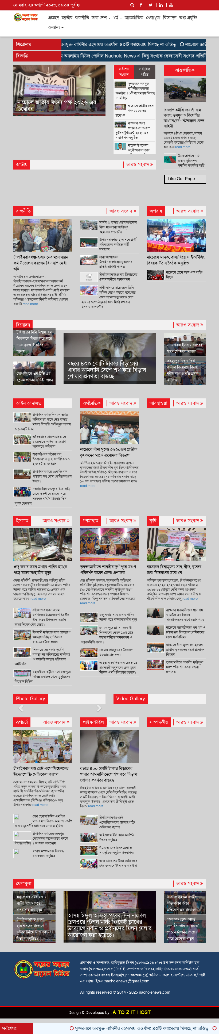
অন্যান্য (54, 27)
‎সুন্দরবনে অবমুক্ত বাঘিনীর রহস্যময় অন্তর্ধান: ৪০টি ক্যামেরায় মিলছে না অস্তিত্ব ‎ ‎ (92, 44)
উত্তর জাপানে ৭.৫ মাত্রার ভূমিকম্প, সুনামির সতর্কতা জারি (191, 160)
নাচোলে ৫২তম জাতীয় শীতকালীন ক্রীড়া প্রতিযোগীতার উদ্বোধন (182, 903)
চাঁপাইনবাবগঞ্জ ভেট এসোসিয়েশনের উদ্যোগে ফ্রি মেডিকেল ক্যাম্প (41, 771)
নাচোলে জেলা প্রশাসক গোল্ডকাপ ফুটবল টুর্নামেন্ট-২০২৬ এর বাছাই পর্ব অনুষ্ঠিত (88, 106)
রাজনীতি (82, 18)
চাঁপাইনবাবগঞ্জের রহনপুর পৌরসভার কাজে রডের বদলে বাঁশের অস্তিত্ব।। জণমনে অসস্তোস (41, 838)
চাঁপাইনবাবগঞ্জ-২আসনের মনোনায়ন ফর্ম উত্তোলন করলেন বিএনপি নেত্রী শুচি (40, 263)
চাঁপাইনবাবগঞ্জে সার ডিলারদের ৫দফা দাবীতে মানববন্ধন (118, 277)
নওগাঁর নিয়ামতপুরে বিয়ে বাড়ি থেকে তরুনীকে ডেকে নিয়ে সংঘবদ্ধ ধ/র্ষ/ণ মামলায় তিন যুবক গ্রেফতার (42, 496)
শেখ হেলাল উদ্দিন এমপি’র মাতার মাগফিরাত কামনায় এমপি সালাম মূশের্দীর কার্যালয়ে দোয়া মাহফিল (43, 821)
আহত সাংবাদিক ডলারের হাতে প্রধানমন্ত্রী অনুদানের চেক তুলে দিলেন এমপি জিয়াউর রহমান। (118, 667)
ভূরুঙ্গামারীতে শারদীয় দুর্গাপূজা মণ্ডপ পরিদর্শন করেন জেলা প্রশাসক (108, 570)
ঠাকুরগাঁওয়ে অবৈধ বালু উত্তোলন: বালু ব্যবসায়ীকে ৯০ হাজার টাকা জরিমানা (51, 459)
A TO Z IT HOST (132, 1012)
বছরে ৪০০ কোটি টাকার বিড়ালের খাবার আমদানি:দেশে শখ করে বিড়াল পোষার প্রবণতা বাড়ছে (107, 370)
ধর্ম (116, 18)
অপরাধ (156, 211)
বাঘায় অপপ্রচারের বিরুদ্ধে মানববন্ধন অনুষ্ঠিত (48, 853)
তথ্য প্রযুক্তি (188, 18)
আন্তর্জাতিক (134, 18)
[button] (20, 90)
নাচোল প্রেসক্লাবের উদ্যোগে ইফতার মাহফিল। (116, 652)
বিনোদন (170, 18)
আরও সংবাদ (138, 165)
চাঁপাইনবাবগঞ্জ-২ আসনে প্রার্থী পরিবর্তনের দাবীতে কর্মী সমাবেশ (117, 244)
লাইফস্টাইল (93, 722)
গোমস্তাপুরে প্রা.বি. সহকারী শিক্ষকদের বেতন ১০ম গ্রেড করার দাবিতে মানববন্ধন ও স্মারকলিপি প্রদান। (107, 635)
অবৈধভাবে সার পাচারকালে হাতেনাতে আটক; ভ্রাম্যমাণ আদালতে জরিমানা (49, 442)
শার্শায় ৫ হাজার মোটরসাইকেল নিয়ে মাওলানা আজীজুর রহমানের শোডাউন (118, 227)
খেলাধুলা (153, 18)
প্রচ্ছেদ (53, 18)
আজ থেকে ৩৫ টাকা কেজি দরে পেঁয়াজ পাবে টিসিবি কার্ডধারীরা (118, 863)
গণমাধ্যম (90, 521)
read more (182, 147)
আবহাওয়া (158, 403)
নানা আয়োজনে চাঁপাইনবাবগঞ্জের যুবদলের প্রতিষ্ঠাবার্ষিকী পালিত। (115, 262)
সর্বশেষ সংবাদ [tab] (124, 71)
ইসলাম (22, 521)
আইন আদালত (28, 403)
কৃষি (153, 521)
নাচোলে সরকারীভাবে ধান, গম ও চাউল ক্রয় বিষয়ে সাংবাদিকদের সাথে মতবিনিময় (185, 615)
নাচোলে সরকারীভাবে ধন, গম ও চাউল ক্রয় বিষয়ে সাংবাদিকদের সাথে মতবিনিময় (185, 632)
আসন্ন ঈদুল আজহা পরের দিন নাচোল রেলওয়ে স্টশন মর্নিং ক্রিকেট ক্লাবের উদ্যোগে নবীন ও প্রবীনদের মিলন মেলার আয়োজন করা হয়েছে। (109, 925)
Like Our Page (181, 179)
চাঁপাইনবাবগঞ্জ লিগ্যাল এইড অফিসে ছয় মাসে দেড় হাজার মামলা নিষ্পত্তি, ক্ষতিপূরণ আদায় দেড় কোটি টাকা (43, 422)
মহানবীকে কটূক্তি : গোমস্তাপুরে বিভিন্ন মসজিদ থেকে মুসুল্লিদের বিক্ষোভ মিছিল (43, 677)
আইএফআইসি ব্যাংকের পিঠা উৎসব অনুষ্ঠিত (117, 837)
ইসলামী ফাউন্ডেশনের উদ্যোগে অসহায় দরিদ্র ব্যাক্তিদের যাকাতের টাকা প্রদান (52, 637)
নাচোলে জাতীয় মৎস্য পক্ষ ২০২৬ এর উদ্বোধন (135, 110)
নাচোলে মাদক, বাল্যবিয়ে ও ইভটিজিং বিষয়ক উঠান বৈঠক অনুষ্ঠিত (176, 260)
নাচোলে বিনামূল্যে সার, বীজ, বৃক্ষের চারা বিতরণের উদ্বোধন (174, 570)
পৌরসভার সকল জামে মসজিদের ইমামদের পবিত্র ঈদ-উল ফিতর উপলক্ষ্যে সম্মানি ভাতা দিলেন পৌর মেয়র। (42, 617)
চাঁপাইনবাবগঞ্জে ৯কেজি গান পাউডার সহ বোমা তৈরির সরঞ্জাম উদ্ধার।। (52, 476)
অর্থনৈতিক (91, 403)
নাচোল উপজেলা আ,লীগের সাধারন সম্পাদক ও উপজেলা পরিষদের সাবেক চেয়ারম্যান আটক (134, 152)
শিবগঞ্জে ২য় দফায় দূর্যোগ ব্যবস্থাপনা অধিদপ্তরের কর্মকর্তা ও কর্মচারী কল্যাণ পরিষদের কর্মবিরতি (42, 657)
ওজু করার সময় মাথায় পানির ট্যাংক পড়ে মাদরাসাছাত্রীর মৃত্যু (40, 570)
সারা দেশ (100, 18)
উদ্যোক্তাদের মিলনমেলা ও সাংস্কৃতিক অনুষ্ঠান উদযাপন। (116, 850)
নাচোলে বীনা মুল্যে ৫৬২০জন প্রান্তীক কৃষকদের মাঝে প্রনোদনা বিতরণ (108, 452)
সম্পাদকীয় (159, 722)
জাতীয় (67, 18)
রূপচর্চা (22, 722)
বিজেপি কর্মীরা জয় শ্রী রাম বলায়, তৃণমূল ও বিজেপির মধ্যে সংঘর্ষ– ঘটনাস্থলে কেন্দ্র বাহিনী (184, 118)
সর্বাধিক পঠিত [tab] (144, 71)
